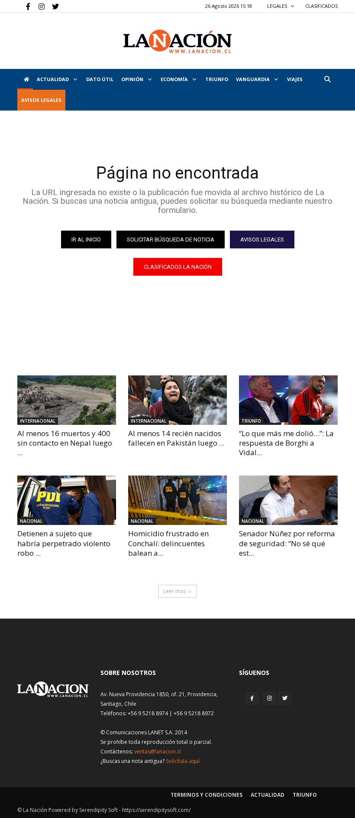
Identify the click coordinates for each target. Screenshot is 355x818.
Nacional (31, 521)
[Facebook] (23, 6)
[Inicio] (25, 79)
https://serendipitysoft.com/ (156, 810)
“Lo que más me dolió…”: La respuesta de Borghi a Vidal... (286, 442)
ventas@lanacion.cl (157, 751)
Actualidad (53, 79)
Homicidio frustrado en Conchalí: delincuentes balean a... (168, 542)
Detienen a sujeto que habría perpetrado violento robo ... (63, 542)
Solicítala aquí (183, 761)
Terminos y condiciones (206, 794)
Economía (175, 79)
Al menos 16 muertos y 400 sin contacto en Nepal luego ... (64, 442)
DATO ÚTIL (99, 79)
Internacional (37, 421)
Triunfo (216, 79)
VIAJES (295, 79)
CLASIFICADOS (321, 6)
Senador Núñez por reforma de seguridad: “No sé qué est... (287, 542)
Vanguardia (253, 79)
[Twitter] (52, 6)
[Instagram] (38, 6)
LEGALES (277, 6)
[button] (327, 79)
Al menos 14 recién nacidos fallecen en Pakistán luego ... (176, 438)
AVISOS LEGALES (41, 100)
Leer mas (174, 591)
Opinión (133, 79)
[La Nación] (177, 41)
